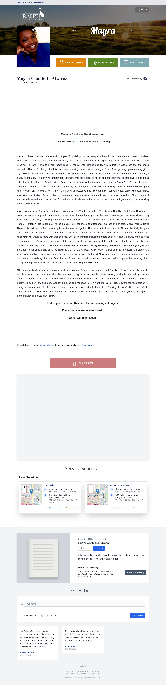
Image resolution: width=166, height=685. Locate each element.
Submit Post (138, 615)
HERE (75, 141)
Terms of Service (90, 673)
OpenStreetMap (86, 678)
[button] (31, 491)
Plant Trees (70, 508)
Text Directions (52, 508)
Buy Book (99, 548)
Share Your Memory (135, 572)
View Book (84, 548)
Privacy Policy (76, 673)
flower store (86, 344)
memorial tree (47, 344)
